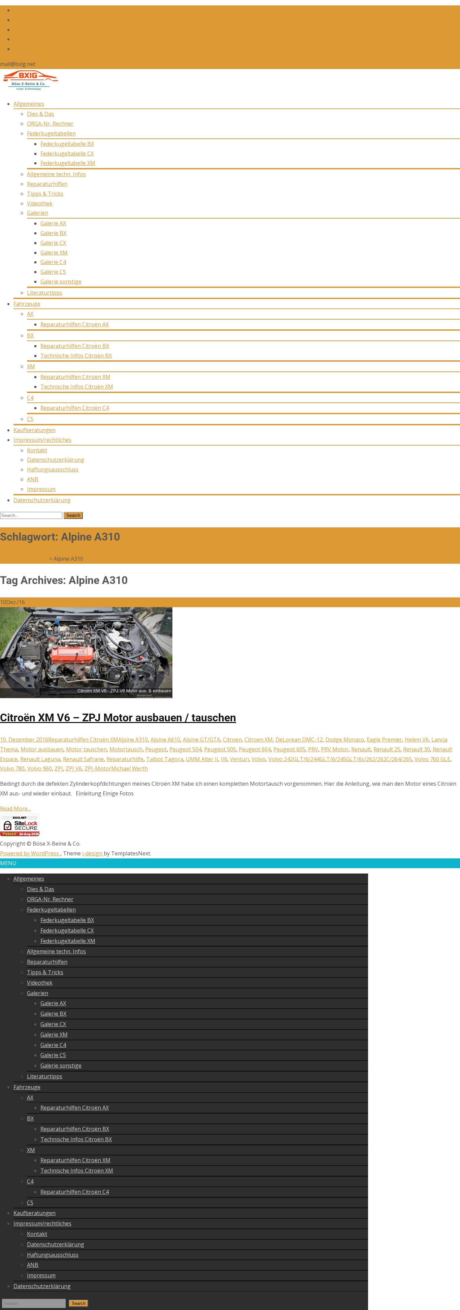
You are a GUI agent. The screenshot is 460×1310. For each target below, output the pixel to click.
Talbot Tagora (164, 759)
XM (31, 366)
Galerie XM (54, 252)
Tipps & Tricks (45, 193)
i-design (93, 853)
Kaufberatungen (34, 430)
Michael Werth (129, 768)
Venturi (239, 759)
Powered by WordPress (30, 853)
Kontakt (37, 450)
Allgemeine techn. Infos (56, 174)
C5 (30, 419)
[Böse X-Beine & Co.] (29, 88)
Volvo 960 (39, 768)
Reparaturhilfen (47, 184)
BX (30, 335)
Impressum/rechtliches (42, 440)
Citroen (232, 739)
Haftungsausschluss (52, 469)
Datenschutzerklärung (55, 459)
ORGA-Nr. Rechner (50, 123)
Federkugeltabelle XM (67, 163)
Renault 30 (416, 749)
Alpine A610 (165, 739)
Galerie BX (53, 233)
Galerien (37, 213)
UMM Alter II (202, 759)
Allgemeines (28, 103)
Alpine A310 (133, 739)
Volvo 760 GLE (432, 759)
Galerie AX (53, 223)
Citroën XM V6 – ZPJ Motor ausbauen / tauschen (118, 717)
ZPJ (59, 768)
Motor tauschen (86, 749)
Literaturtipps (44, 292)
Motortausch (125, 749)
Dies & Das (40, 114)
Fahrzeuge (26, 303)
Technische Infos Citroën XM (76, 386)
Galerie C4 (53, 262)
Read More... (15, 808)
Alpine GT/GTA (201, 739)
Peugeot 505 (220, 749)
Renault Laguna (40, 759)
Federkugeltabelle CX (67, 153)
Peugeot (156, 749)
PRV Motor (335, 749)
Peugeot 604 (255, 749)
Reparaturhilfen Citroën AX (74, 324)
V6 (224, 759)
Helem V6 (417, 739)
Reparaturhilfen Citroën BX (74, 346)
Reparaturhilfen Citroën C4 (74, 408)
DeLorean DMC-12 (299, 739)
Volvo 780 (12, 768)
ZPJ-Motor (98, 768)
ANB (32, 479)
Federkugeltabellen (51, 133)
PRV (313, 749)
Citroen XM (258, 739)
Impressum (41, 489)
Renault (361, 749)
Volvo (259, 759)
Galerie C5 (53, 271)
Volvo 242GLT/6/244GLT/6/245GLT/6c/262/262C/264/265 (340, 759)
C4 (30, 397)
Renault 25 (386, 749)
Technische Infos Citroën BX (76, 355)
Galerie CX (53, 243)
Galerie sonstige (60, 281)
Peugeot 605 (289, 749)
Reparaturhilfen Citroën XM (75, 377)
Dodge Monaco (344, 739)
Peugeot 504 (185, 749)
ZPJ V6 (74, 768)
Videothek (40, 203)
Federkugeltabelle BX (67, 144)
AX (30, 314)
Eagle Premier (384, 739)
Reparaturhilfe (124, 759)
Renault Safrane (83, 759)
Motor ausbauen (42, 749)
